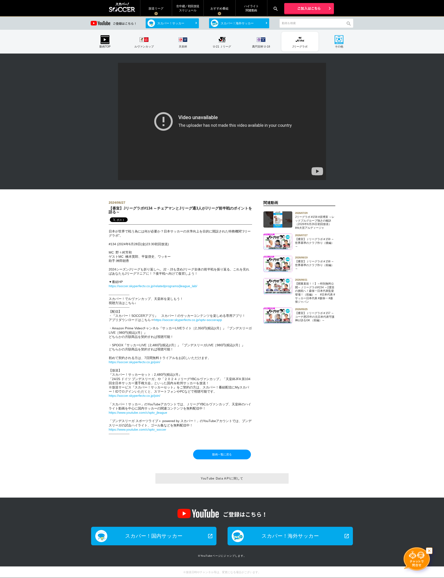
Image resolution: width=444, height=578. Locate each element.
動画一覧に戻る (222, 454)
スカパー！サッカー (170, 23)
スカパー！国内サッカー (169, 536)
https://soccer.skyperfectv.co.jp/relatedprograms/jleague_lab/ (153, 286)
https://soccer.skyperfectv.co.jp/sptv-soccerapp (188, 320)
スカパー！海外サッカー (237, 23)
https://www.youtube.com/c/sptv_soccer (137, 429)
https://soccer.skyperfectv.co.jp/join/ (134, 362)
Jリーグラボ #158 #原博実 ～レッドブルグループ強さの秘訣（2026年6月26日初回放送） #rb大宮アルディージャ (314, 220)
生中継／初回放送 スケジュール (187, 8)
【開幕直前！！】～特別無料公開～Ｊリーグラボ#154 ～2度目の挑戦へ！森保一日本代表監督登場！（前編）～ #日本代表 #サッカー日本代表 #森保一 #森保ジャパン (315, 290)
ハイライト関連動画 (251, 8)
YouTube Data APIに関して (222, 478)
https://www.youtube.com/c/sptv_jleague (138, 412)
